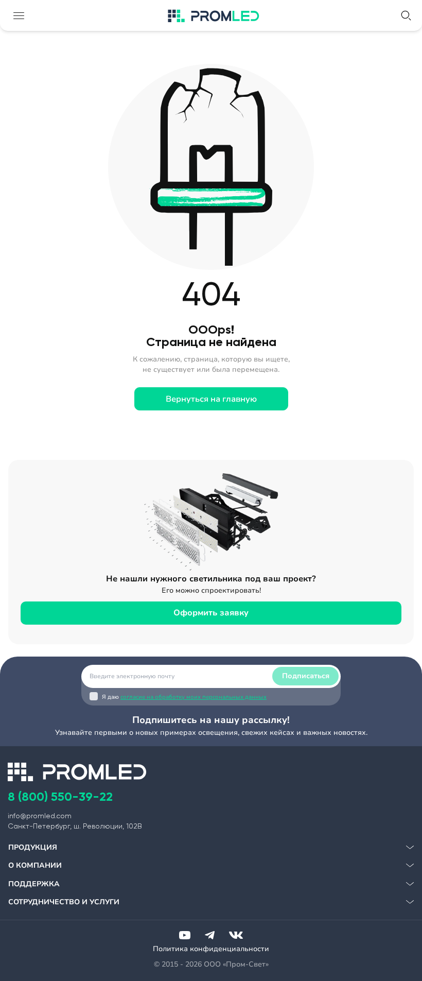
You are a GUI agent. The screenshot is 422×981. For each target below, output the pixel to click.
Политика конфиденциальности (211, 949)
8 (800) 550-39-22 (60, 796)
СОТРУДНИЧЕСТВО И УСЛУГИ (63, 902)
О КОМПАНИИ (35, 865)
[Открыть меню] (18, 15)
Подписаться (305, 676)
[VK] (236, 935)
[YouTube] (184, 935)
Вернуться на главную (211, 399)
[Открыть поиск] (406, 15)
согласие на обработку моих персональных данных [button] (193, 697)
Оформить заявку (211, 612)
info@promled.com (40, 816)
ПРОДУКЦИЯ (32, 847)
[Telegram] (210, 935)
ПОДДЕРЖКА (34, 884)
